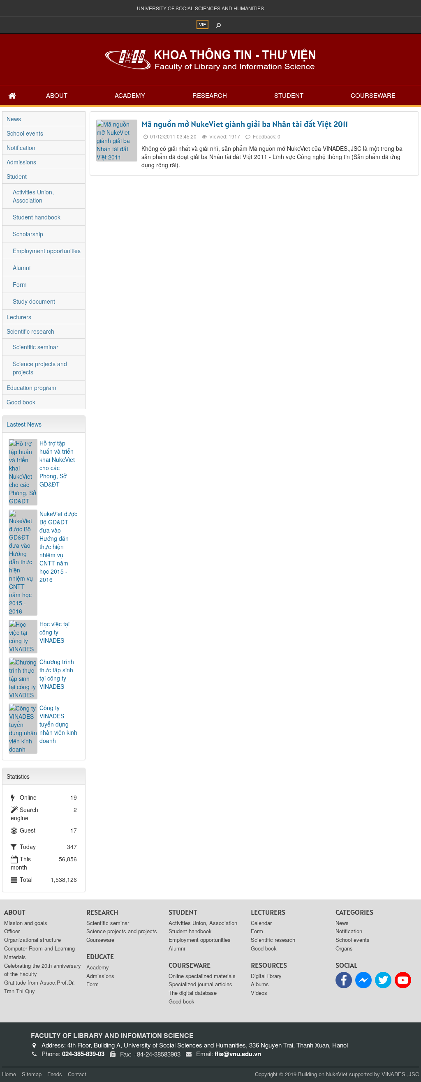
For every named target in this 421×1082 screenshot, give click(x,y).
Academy (130, 95)
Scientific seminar (35, 347)
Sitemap (32, 1074)
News (14, 119)
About (56, 95)
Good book (21, 402)
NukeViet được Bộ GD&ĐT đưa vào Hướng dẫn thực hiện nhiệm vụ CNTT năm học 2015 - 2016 (58, 547)
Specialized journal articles (200, 984)
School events (25, 133)
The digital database (193, 993)
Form (20, 284)
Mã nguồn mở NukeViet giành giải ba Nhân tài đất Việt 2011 (244, 124)
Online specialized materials (202, 976)
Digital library (266, 976)
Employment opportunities (47, 251)
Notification (21, 147)
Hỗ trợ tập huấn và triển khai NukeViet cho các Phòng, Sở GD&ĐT (57, 463)
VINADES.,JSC (400, 1074)
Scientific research (30, 331)
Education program (31, 387)
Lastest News (24, 424)
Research (209, 95)
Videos (259, 993)
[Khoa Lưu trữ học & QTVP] (210, 58)
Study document (34, 301)
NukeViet (336, 1074)
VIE (202, 24)
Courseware (373, 95)
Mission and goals (25, 923)
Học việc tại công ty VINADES (54, 632)
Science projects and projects (40, 368)
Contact (77, 1074)
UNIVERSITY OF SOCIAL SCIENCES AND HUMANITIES (200, 8)
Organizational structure (32, 940)
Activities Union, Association (33, 196)
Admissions (21, 162)
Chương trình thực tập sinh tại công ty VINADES (56, 674)
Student (288, 95)
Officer (12, 931)
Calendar (261, 923)
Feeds (54, 1074)
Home (9, 1074)
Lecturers (19, 317)
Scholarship (28, 234)
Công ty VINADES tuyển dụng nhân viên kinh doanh (58, 724)
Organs (344, 948)
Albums (260, 984)
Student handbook (36, 217)
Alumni (21, 267)
